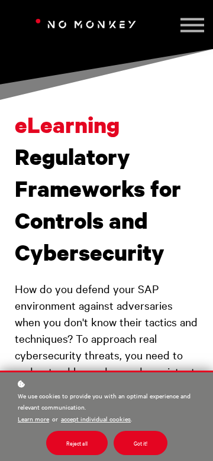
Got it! (140, 443)
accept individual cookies (96, 418)
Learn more (33, 418)
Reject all (77, 443)
